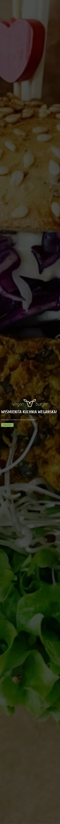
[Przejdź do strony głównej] (30, 404)
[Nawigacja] (57, 2)
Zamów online (7, 425)
